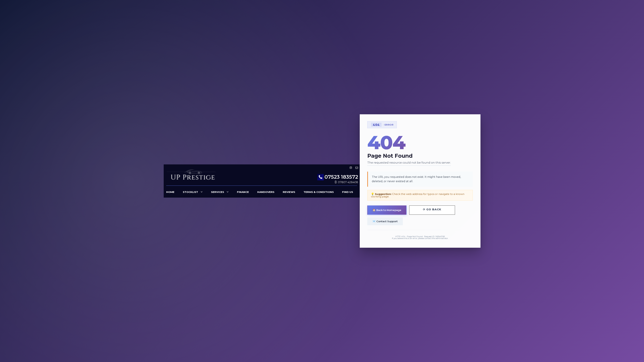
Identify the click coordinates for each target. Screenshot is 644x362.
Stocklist (190, 192)
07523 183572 (341, 177)
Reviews (289, 192)
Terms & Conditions (319, 192)
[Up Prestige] (191, 175)
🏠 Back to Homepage (386, 210)
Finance (243, 192)
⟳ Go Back (432, 209)
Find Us (347, 192)
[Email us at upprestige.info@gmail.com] (357, 167)
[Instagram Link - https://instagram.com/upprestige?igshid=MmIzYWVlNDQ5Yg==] (351, 167)
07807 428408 (348, 182)
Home (170, 192)
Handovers (265, 192)
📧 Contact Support (385, 221)
